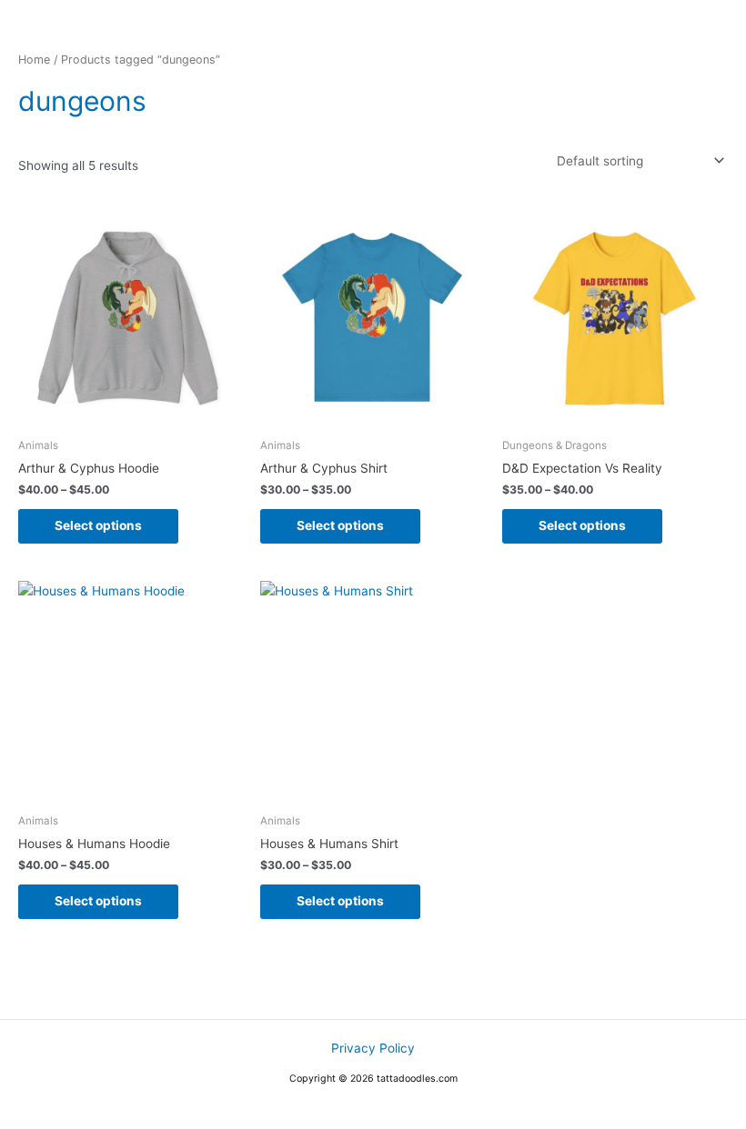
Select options (98, 525)
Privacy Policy (373, 1048)
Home (34, 59)
